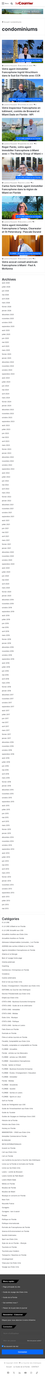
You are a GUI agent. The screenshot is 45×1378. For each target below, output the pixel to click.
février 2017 (6, 734)
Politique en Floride (9, 1219)
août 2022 (6, 473)
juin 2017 (5, 718)
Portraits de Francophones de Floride (16, 1227)
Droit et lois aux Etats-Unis (12, 982)
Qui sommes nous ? (10, 1303)
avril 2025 (5, 346)
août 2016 (5, 758)
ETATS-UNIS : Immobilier (11, 1009)
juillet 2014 (6, 857)
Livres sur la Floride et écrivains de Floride (18, 1164)
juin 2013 (5, 904)
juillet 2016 (6, 762)
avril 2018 (5, 679)
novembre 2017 (7, 699)
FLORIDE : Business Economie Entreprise (17, 1069)
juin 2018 (5, 671)
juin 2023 (5, 433)
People (4, 1215)
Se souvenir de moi (10, 1346)
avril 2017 (5, 726)
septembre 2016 (8, 754)
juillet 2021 (6, 524)
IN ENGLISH (6, 1140)
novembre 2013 (8, 885)
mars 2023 (6, 445)
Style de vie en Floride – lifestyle (14, 1243)
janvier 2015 (6, 833)
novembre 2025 (8, 318)
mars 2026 (6, 303)
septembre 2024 (8, 374)
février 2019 (6, 639)
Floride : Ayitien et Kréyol (11, 1065)
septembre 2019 (8, 611)
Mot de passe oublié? (34, 1341)
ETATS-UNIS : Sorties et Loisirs (13, 1025)
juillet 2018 (6, 667)
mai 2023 (5, 437)
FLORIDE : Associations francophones (16, 1061)
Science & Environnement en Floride (15, 1231)
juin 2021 (5, 528)
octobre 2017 (7, 703)
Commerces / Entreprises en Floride (15, 970)
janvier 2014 (6, 881)
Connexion (22, 1352)
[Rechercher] (11, 4)
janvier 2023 (6, 453)
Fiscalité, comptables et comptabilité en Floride (19, 1045)
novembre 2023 (8, 413)
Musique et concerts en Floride (14, 1196)
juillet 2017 (6, 714)
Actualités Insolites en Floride (13, 938)
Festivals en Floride (9, 1033)
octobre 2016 (7, 750)
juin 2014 (5, 861)
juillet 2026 (6, 287)
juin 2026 (5, 291)
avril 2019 (5, 631)
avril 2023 (5, 441)
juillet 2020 (6, 572)
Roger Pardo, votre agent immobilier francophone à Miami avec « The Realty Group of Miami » (22, 150)
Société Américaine (9, 1235)
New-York (5, 1200)
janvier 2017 (6, 738)
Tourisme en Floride (9, 1247)
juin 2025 (5, 338)
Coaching (5, 966)
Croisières (5, 974)
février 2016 (6, 782)
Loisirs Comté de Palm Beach (13, 1176)
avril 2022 (5, 489)
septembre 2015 (8, 802)
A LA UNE (5, 922)
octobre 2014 (7, 845)
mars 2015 (6, 825)
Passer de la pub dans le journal (15, 1308)
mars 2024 (6, 398)
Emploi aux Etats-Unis (10, 998)
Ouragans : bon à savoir (11, 1211)
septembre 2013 (8, 893)
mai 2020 (5, 580)
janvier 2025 (6, 358)
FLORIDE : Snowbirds (10, 1085)
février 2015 (6, 829)
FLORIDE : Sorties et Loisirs (12, 1093)
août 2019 (5, 615)
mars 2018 (6, 683)
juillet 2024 (6, 382)
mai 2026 (5, 295)
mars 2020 (6, 588)
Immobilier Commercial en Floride (14, 1136)
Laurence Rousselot (10, 65)
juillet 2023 (6, 429)
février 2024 (6, 402)
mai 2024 (5, 390)
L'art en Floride (7, 1156)
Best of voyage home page (12, 958)
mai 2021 (5, 532)
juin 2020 (5, 576)
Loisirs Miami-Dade (9, 1180)
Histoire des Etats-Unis (10, 1124)
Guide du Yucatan (8, 1112)
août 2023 (6, 425)
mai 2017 (5, 722)
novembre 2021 (8, 508)
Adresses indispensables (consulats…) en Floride (20, 942)
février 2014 (6, 877)
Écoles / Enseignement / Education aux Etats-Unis (21, 986)
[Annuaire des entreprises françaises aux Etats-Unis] (22, 11)
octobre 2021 (7, 512)
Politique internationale (10, 1223)
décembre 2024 (8, 362)
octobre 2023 (7, 417)
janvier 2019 (6, 643)
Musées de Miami (8, 1192)
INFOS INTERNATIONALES (11, 1144)
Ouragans (5, 1207)
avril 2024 (5, 394)
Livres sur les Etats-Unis (11, 1168)
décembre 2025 (8, 314)
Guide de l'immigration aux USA (13, 1104)
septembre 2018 (8, 659)
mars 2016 (6, 778)
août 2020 (6, 568)
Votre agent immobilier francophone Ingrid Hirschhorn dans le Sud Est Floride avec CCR (21, 72)
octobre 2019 (7, 607)
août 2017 (5, 710)
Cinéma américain (8, 962)
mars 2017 (5, 730)
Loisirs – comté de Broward (12, 1172)
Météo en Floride (8, 1184)
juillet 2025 (6, 334)
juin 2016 (5, 766)
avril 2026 (5, 299)
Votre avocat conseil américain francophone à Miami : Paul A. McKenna (20, 265)
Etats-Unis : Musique (10, 1017)
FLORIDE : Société (8, 1089)
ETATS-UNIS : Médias (10, 1013)
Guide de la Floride (10, 1297)
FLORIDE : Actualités (9, 1049)
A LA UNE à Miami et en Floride (14, 926)
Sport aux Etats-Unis (10, 1239)
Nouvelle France (8, 1203)
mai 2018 (5, 675)
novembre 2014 (8, 841)
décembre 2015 (8, 790)
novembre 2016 (8, 746)
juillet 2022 (6, 477)
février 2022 (6, 497)
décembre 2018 (8, 647)
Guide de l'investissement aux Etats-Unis (17, 1108)
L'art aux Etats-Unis (9, 1152)
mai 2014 (5, 865)
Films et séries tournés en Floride (14, 1037)
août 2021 (5, 520)
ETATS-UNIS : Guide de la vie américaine (17, 1006)
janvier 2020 (6, 596)
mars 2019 (6, 635)
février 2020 (6, 592)
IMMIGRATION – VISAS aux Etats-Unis (16, 1132)
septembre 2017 (8, 706)
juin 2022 (5, 481)
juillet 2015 (6, 809)
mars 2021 (6, 540)
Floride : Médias (8, 1081)
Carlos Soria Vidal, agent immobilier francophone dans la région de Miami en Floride (22, 189)
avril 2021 (5, 536)
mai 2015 (5, 817)
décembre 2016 (8, 742)
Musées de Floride (9, 1188)
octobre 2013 (7, 889)
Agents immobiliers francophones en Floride (18, 950)
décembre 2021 (8, 505)
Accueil (6, 22)
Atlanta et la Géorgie (9, 954)
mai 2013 (5, 908)
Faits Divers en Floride (10, 1029)
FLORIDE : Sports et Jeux (11, 1097)
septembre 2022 (8, 469)
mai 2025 (5, 342)
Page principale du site (11, 1287)
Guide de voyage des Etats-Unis (15, 1292)
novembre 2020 (8, 556)
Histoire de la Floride (10, 1120)
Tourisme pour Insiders (10, 1251)
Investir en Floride (8, 1148)
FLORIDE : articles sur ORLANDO (14, 1057)
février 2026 (6, 307)
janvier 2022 (6, 501)
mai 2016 (5, 770)
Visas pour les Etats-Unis (11, 1263)
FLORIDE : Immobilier (9, 1077)
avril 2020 (5, 584)
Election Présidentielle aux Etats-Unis (16, 994)
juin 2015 (5, 813)
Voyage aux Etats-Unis (10, 1267)
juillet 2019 (6, 619)
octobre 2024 (7, 370)
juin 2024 (5, 386)
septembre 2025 (8, 326)
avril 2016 (5, 774)
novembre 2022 (8, 461)
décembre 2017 (7, 695)
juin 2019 (5, 623)
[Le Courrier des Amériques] (24, 3)
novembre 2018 (8, 651)
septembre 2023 (8, 421)
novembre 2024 (8, 366)
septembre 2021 (8, 516)
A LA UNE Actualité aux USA (12, 930)
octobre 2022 (7, 465)
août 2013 (5, 897)
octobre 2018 (7, 655)
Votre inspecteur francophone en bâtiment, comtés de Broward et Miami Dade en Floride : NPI (21, 111)
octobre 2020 (7, 560)
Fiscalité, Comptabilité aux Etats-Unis (16, 1041)
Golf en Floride (7, 1101)
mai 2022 (5, 485)
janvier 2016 (6, 786)
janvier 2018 (6, 691)
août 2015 (5, 805)
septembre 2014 (8, 849)
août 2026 (6, 283)
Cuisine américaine (9, 978)
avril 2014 (5, 869)
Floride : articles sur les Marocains (15, 1053)
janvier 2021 (6, 548)
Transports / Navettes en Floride (14, 1255)
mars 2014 (6, 873)
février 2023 (6, 449)
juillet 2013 (6, 901)
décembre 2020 (8, 552)
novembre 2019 (8, 604)
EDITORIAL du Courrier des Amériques (16, 990)
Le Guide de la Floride (21, 1367)
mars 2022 (6, 493)
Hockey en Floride (9, 1128)
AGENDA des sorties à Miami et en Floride (18, 946)
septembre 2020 (8, 564)
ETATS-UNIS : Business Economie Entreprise (18, 1002)
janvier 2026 (6, 311)
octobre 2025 (7, 322)
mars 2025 (6, 350)
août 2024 (6, 378)
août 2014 (5, 853)
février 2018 (6, 687)
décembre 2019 (8, 600)
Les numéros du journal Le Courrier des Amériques (21, 1160)
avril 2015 (5, 821)
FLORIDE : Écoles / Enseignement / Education (19, 1073)
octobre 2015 (7, 798)
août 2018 (5, 663)
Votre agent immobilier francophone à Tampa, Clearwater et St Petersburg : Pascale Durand (21, 228)
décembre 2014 (8, 837)
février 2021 (6, 544)
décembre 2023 (8, 409)
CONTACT (35, 1367)
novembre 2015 (8, 794)
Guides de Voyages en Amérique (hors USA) (18, 1116)
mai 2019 (5, 627)
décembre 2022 (8, 457)
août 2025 (6, 330)
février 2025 (6, 354)
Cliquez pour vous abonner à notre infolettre (18, 1320)
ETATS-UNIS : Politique (10, 1021)
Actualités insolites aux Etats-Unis (15, 934)
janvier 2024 (6, 406)
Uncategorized (7, 1259)
